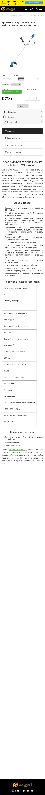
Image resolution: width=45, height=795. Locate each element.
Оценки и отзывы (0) (15, 145)
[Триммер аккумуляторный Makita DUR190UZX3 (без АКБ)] (22, 50)
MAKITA (5, 463)
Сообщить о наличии (12, 92)
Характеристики (13, 138)
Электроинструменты (17, 15)
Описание (11, 131)
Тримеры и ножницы (18, 450)
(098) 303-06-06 (24, 790)
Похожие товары (14, 152)
